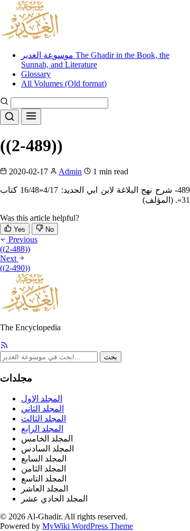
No (48, 229)
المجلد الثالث (43, 418)
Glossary (36, 74)
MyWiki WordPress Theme (87, 526)
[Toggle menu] (31, 117)
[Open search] (9, 117)
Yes (18, 229)
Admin (70, 171)
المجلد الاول (41, 398)
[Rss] (4, 346)
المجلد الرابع (42, 428)
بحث (110, 357)
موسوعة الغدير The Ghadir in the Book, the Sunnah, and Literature (95, 60)
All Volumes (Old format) (64, 83)
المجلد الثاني (42, 408)
